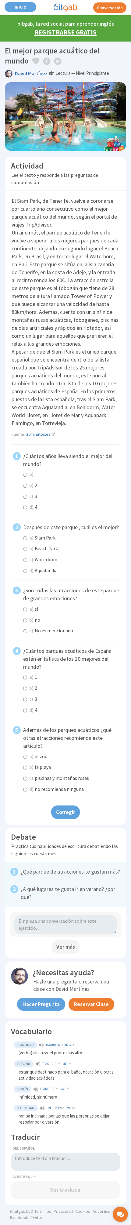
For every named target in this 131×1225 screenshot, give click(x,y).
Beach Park (43, 548)
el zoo (38, 756)
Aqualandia (43, 570)
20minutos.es (38, 434)
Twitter (37, 1217)
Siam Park (42, 538)
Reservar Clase (91, 1004)
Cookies (82, 1211)
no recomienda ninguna (56, 789)
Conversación (110, 7)
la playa (40, 767)
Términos (42, 1211)
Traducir (53, 1045)
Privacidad (63, 1211)
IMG (68, 1045)
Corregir (65, 812)
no (34, 620)
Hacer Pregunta (41, 1004)
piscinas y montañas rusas (59, 778)
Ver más (65, 946)
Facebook (19, 1217)
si (33, 609)
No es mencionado (51, 630)
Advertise (102, 1211)
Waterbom (43, 559)
